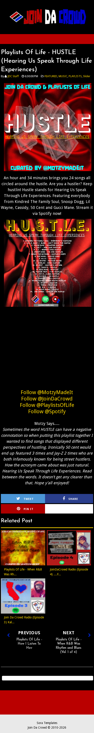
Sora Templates (47, 723)
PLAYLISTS (75, 76)
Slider (86, 76)
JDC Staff (13, 76)
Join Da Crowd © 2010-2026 (47, 727)
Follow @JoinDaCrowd (47, 399)
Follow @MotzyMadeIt (47, 392)
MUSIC (63, 76)
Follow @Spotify (47, 411)
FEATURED (51, 76)
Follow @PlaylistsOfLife (47, 405)
